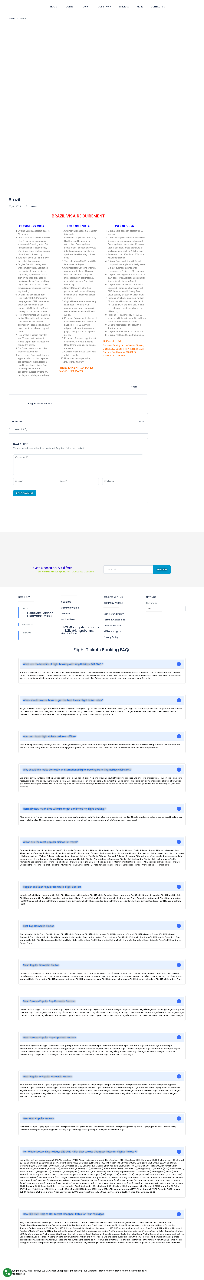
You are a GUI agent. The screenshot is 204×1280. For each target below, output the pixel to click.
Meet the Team (69, 633)
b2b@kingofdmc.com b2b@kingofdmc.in (81, 629)
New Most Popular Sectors (38, 1118)
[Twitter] (34, 638)
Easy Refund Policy (113, 613)
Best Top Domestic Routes (38, 926)
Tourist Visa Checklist (25, 38)
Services (124, 6)
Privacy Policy (110, 637)
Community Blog (70, 607)
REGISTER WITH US (113, 597)
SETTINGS (151, 597)
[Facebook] (27, 638)
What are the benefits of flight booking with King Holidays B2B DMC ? (63, 664)
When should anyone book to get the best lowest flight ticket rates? (63, 700)
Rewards (65, 613)
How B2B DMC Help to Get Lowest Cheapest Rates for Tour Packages (63, 1214)
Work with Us (68, 619)
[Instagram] (46, 638)
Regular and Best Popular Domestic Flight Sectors (52, 887)
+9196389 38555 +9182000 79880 (39, 615)
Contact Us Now (112, 625)
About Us (66, 601)
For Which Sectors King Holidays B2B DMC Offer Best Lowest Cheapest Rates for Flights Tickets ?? (80, 1151)
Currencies (151, 603)
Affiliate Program (112, 631)
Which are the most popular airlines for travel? (50, 842)
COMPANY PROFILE (113, 603)
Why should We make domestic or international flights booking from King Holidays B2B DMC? (77, 769)
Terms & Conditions (114, 619)
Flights (69, 6)
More (140, 6)
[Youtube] (40, 638)
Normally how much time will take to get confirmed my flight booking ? (64, 808)
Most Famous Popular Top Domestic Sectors (49, 1001)
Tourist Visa (103, 6)
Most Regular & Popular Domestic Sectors (47, 1076)
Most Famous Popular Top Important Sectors (49, 1037)
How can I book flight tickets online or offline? (49, 736)
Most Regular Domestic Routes (41, 965)
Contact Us (158, 6)
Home (53, 6)
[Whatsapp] (52, 638)
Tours (85, 6)
